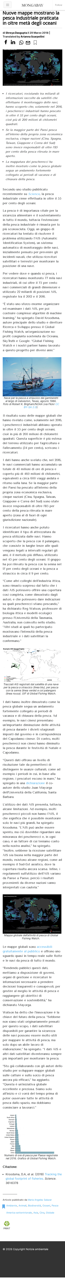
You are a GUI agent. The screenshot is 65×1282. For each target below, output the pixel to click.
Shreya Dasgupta (16, 32)
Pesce (55, 1205)
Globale (50, 1212)
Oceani (46, 1205)
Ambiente (11, 1205)
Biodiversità (34, 1205)
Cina (42, 1212)
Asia (35, 1212)
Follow (58, 5)
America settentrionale (19, 1212)
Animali (23, 1205)
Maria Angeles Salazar (40, 1199)
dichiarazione (35, 783)
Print (6, 1228)
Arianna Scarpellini (32, 36)
